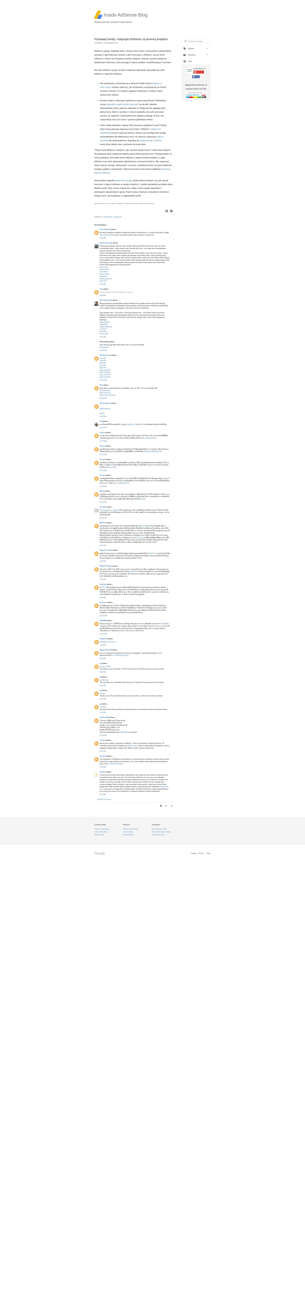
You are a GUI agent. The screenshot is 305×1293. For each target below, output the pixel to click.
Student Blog (99, 835)
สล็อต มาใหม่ (111, 467)
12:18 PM (103, 518)
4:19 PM (103, 579)
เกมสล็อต (103, 707)
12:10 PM (103, 616)
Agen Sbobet (104, 322)
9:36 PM (103, 672)
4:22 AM (103, 767)
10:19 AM (103, 380)
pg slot (102, 413)
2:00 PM (103, 545)
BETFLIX (103, 523)
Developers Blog (158, 835)
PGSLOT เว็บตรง (106, 550)
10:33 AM (103, 502)
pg (101, 663)
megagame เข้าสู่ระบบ (108, 642)
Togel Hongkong (106, 327)
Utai (101, 421)
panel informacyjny (123, 180)
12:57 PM (103, 634)
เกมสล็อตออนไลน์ (122, 483)
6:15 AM (103, 794)
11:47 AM (103, 441)
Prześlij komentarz (104, 799)
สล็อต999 (103, 620)
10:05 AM (103, 398)
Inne (101, 217)
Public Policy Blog (100, 832)
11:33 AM (103, 735)
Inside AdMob (128, 835)
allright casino (132, 746)
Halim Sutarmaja (106, 243)
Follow (197, 77)
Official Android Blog (130, 829)
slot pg (102, 693)
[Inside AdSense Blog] (126, 19)
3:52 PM (103, 561)
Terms (208, 853)
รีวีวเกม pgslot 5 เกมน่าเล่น (110, 510)
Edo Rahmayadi (106, 300)
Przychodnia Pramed (107, 395)
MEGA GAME (143, 526)
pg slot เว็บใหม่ (105, 666)
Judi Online (104, 272)
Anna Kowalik (105, 229)
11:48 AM (103, 486)
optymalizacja (108, 217)
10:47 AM (103, 428)
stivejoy (103, 772)
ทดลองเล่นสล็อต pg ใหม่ (153, 451)
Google (193, 853)
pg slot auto (104, 680)
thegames (104, 639)
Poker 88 (103, 281)
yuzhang (103, 756)
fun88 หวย (131, 424)
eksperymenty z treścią (150, 140)
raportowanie (117, 217)
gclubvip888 (105, 717)
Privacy (201, 853)
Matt (102, 385)
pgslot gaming (105, 408)
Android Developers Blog (161, 832)
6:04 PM (103, 751)
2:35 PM (103, 416)
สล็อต (163, 624)
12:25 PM (103, 350)
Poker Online (104, 269)
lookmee (103, 584)
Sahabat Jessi (106, 355)
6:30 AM (103, 658)
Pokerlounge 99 (106, 279)
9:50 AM (103, 597)
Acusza (103, 432)
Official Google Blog (101, 829)
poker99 (103, 358)
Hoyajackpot (104, 347)
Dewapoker (104, 267)
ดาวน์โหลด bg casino (121, 655)
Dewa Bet (103, 276)
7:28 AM (103, 645)
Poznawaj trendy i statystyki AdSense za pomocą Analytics (131, 39)
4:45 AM (103, 337)
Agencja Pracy (105, 393)
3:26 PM (103, 238)
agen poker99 (105, 370)
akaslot (143, 499)
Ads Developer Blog (159, 829)
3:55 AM (103, 284)
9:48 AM (103, 295)
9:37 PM (103, 699)
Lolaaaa (103, 740)
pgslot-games (105, 403)
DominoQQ (104, 334)
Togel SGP (104, 324)
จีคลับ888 (124, 732)
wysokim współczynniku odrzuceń (123, 104)
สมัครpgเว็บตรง (151, 438)
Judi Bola (103, 329)
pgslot (102, 491)
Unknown (104, 602)
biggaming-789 (106, 650)
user (102, 289)
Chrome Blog (128, 832)
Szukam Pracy (105, 390)
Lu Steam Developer (115, 764)
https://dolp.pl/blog (106, 235)
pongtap (103, 507)
